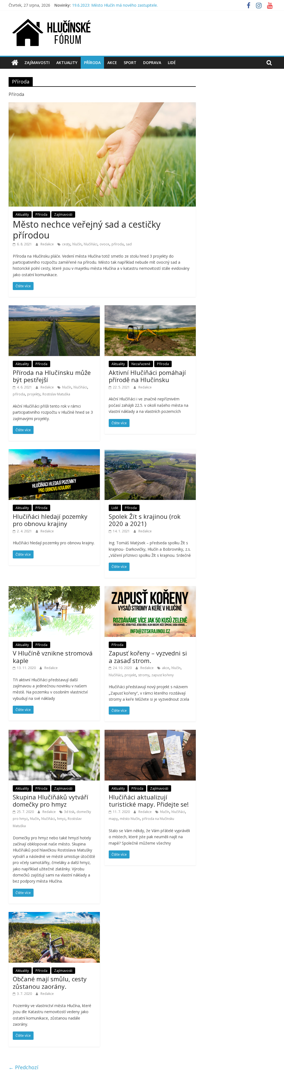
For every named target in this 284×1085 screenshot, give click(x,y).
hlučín (77, 244)
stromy (143, 675)
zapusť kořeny (162, 675)
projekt (130, 675)
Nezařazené (140, 364)
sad (129, 244)
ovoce (104, 244)
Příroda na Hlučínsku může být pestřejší (52, 376)
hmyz (61, 818)
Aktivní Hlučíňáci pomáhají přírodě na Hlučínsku (147, 376)
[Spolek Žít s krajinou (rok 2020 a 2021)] (150, 452)
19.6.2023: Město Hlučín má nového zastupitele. (115, 5)
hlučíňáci (90, 244)
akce (165, 667)
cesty (66, 244)
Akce (112, 62)
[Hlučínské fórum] (15, 62)
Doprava (152, 62)
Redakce (47, 244)
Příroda (92, 62)
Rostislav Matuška (56, 394)
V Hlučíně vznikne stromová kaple (53, 656)
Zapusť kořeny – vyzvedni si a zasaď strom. (148, 656)
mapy (113, 818)
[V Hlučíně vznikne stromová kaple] (54, 589)
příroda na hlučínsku (158, 818)
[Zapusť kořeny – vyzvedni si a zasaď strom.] (150, 589)
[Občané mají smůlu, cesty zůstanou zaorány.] (54, 915)
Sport (130, 62)
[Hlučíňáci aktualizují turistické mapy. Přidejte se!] (150, 733)
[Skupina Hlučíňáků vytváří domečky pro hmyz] (54, 733)
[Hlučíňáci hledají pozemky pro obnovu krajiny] (54, 452)
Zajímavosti (37, 62)
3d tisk (69, 811)
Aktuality (66, 62)
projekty (33, 394)
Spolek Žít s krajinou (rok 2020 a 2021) (145, 520)
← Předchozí (23, 1067)
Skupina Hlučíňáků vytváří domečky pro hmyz (50, 800)
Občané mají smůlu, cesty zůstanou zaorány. (50, 982)
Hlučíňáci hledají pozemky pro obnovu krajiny (50, 520)
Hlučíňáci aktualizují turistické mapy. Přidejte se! (149, 800)
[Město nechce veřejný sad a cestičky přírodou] (102, 106)
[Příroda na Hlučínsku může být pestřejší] (54, 309)
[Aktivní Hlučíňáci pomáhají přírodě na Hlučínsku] (150, 309)
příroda (117, 244)
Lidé (172, 62)
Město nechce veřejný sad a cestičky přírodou (87, 229)
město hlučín (130, 818)
